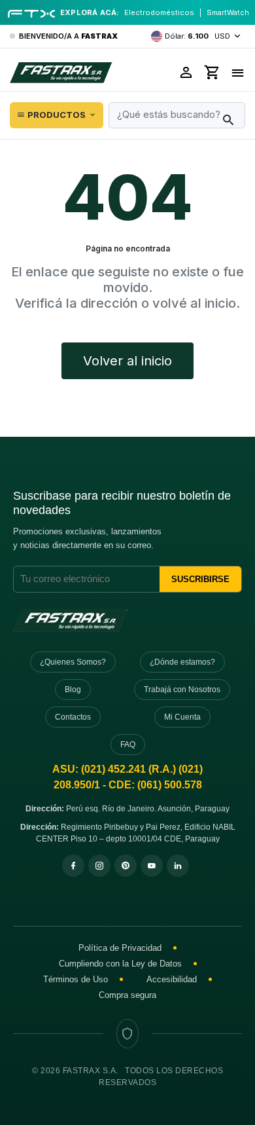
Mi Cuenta (182, 717)
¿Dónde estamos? (182, 662)
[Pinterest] (125, 866)
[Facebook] (73, 866)
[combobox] (177, 115)
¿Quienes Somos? (73, 662)
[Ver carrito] (212, 72)
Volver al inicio (127, 361)
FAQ (127, 744)
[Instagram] (99, 866)
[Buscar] (228, 120)
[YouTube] (152, 866)
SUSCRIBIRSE (200, 579)
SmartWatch (228, 12)
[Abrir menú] (237, 72)
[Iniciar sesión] (186, 72)
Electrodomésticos (159, 12)
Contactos (73, 717)
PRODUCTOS (56, 114)
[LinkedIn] (178, 866)
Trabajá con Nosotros (182, 689)
